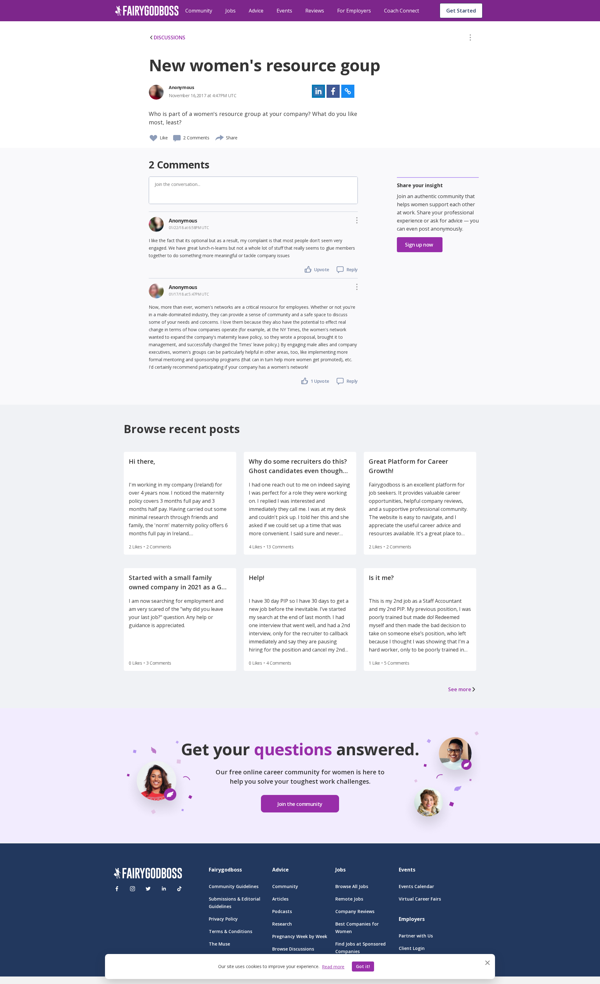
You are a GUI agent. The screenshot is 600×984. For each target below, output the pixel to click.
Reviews (314, 10)
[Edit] (470, 38)
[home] (147, 10)
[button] (470, 38)
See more (459, 689)
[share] (219, 137)
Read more (333, 967)
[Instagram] (132, 888)
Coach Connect (401, 10)
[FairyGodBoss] (148, 874)
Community (198, 10)
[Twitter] (148, 888)
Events (284, 10)
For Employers (354, 10)
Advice (256, 10)
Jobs (230, 10)
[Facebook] (117, 888)
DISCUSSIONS (169, 37)
